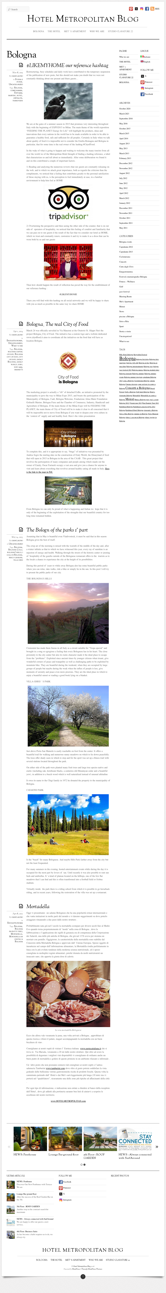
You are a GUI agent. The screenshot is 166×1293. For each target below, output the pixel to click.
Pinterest (148, 82)
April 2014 (123, 138)
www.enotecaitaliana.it (90, 1048)
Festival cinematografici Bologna (133, 276)
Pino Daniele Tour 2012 (150, 403)
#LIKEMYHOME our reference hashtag (67, 65)
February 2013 (125, 158)
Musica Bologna (140, 399)
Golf (121, 286)
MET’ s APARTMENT (75, 31)
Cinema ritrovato (131, 384)
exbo (20, 364)
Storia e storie (19, 81)
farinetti (18, 369)
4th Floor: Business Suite (27, 1231)
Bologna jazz (148, 366)
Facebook (148, 94)
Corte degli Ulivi (126, 266)
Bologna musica (137, 370)
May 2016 (123, 123)
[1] (82, 1165)
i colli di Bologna (15, 554)
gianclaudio (17, 76)
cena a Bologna (128, 381)
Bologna (18, 87)
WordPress (76, 1269)
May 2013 (123, 148)
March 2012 (124, 198)
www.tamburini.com (55, 1068)
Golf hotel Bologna (142, 392)
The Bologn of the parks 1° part (57, 530)
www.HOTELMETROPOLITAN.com (68, 1101)
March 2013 (124, 153)
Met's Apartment (126, 301)
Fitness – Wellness (127, 281)
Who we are (97, 31)
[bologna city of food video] (68, 433)
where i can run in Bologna (134, 417)
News (121, 311)
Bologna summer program (133, 377)
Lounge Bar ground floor (63, 1155)
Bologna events (125, 241)
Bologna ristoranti (125, 373)
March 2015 (124, 133)
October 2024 (124, 108)
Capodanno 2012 (126, 246)
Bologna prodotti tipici (16, 930)
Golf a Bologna (130, 392)
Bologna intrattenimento (134, 366)
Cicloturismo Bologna (141, 381)
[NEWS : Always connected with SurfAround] (135, 1150)
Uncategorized (16, 84)
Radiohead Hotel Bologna (134, 410)
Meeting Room (125, 296)
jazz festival (124, 291)
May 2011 (123, 228)
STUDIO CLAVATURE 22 (120, 31)
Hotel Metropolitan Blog (83, 19)
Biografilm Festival (140, 354)
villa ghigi (18, 560)
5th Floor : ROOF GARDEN (94, 1156)
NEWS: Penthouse (25, 1155)
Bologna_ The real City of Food (57, 324)
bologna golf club (132, 363)
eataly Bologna (15, 361)
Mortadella (38, 907)
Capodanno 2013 (126, 251)
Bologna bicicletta (142, 359)
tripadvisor (17, 100)
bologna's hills (14, 552)
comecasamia (16, 90)
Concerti (122, 261)
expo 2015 (18, 367)
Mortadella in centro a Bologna (16, 939)
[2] (84, 1165)
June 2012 (123, 183)
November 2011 (125, 213)
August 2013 (124, 143)
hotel (19, 95)
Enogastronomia (14, 340)
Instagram (148, 88)
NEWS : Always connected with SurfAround (135, 1156)
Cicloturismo (124, 256)
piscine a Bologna (126, 316)
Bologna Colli (15, 549)
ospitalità (17, 98)
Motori (122, 306)
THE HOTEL (54, 31)
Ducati (152, 388)
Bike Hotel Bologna (126, 354)
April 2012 (123, 193)
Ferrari (121, 392)
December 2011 (125, 208)
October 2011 (124, 218)
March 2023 (124, 113)
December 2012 (125, 163)
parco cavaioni (15, 557)
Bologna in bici (144, 363)
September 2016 (126, 118)
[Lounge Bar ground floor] (65, 1150)
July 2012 (123, 178)
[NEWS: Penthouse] (30, 1150)
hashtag (12, 95)
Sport (121, 326)
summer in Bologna (141, 414)
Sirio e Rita (124, 321)
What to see (17, 345)
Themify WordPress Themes (91, 1269)
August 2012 (124, 173)
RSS (157, 8)
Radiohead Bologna (126, 406)
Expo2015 (18, 93)
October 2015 (124, 128)
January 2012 (124, 203)
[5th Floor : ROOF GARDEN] (100, 1150)
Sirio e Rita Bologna (126, 414)
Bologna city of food (15, 355)
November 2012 (125, 168)
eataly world (17, 363)
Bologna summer (138, 373)
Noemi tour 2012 (136, 403)
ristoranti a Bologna (151, 410)
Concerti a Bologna (137, 388)
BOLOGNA (38, 31)
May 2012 (123, 188)
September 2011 (126, 223)
